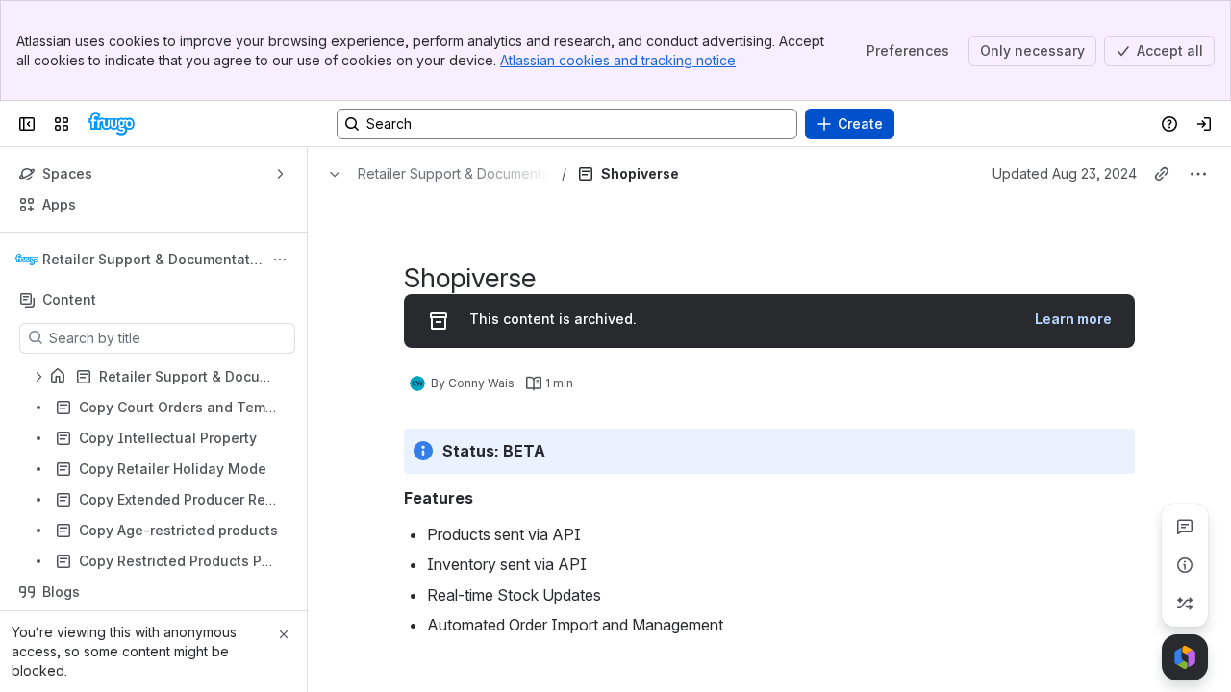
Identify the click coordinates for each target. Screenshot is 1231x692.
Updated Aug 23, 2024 (1064, 173)
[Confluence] (111, 124)
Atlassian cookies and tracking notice (618, 60)
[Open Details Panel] (1184, 565)
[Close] (283, 634)
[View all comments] (1184, 526)
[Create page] (1184, 603)
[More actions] (279, 259)
